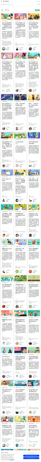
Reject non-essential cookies (31, 455)
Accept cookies (31, 458)
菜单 (39, 4)
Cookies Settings (31, 453)
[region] (20, 456)
